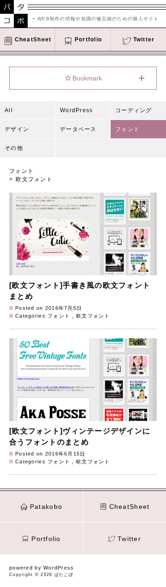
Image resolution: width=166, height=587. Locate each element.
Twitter (129, 538)
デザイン (17, 129)
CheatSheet (129, 506)
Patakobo (46, 506)
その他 (14, 148)
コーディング (133, 110)
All (9, 110)
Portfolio (46, 538)
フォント (127, 129)
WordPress (76, 110)
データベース (78, 129)
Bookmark (87, 78)
